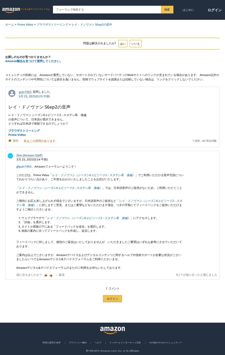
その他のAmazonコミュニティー (165, 342)
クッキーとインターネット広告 (125, 342)
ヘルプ (98, 342)
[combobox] (113, 9)
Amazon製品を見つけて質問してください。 (34, 61)
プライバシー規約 (78, 342)
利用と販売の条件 (52, 342)
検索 (167, 9)
